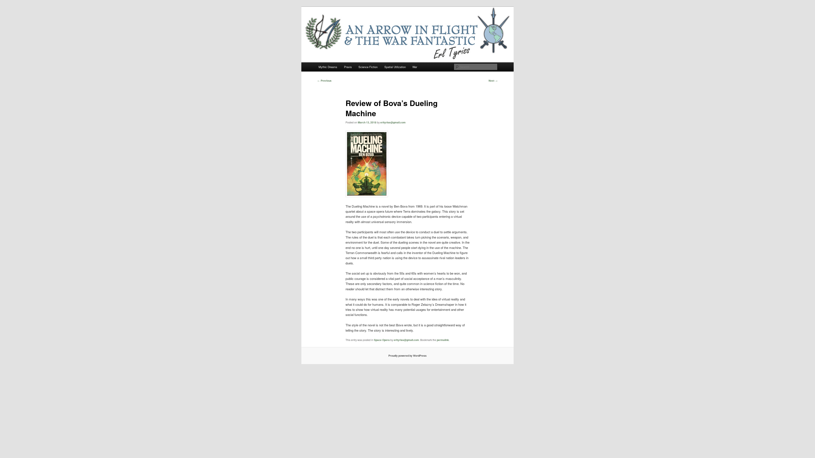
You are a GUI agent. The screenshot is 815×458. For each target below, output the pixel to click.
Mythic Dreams (328, 67)
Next (493, 80)
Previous (325, 80)
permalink (443, 340)
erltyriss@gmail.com (393, 122)
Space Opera (382, 340)
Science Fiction (368, 67)
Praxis (348, 67)
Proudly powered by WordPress (407, 355)
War (414, 67)
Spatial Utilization (395, 67)
